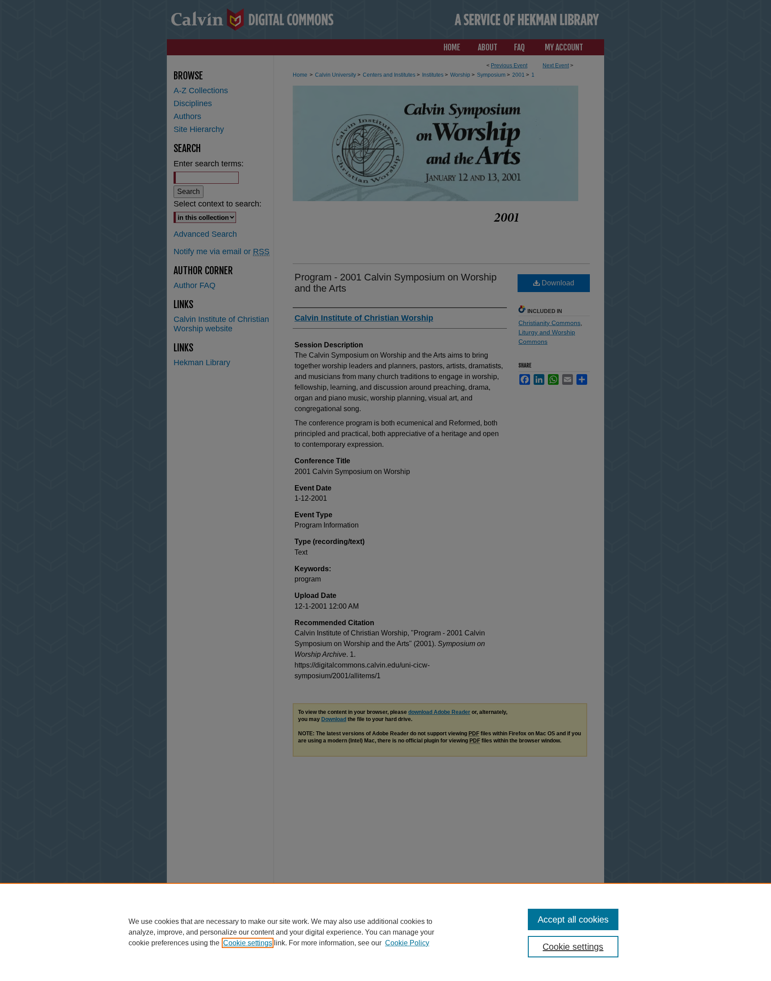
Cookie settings (247, 943)
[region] (385, 932)
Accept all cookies (573, 919)
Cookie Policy (407, 943)
